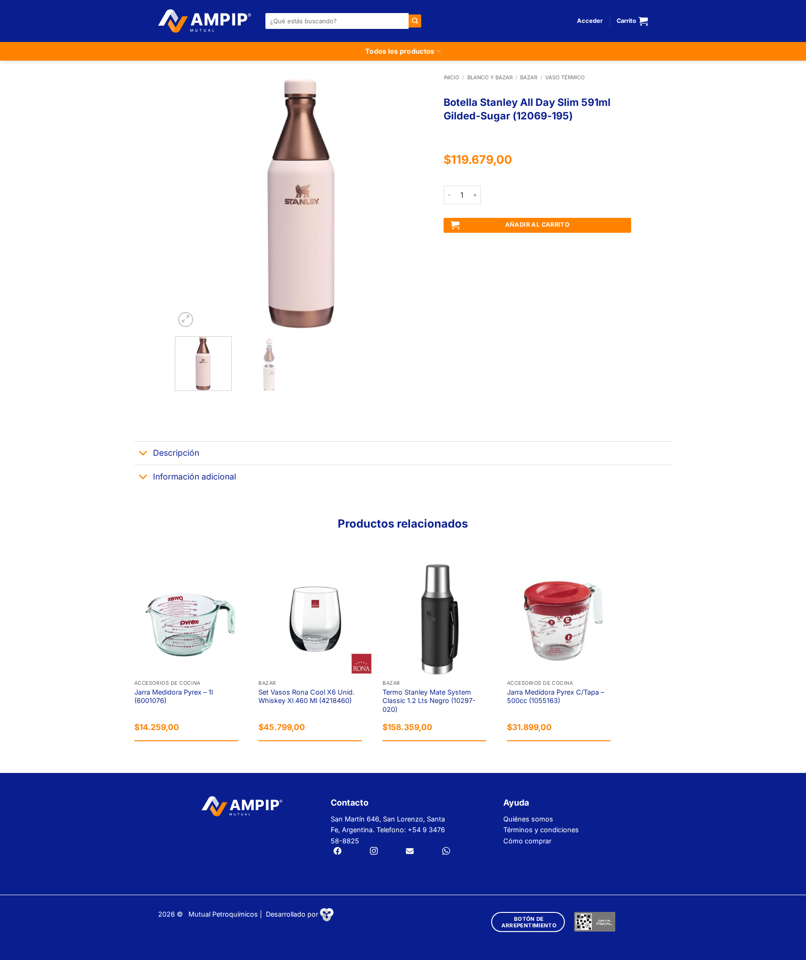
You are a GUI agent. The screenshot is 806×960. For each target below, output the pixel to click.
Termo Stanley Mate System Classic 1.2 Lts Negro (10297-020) (429, 700)
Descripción (176, 453)
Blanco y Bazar (490, 77)
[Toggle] (143, 454)
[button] (590, 21)
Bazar (528, 77)
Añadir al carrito (537, 224)
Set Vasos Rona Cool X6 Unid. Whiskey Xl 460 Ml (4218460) (306, 696)
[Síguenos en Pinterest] (446, 851)
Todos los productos (399, 51)
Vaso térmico (565, 77)
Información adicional (194, 476)
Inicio (451, 77)
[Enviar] (415, 20)
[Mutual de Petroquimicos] (204, 21)
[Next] (412, 201)
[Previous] (191, 201)
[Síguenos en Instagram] (374, 851)
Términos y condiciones (541, 830)
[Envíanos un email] (410, 851)
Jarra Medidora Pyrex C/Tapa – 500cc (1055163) (555, 696)
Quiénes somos (528, 819)
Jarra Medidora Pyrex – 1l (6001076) (173, 696)
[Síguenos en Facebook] (337, 851)
